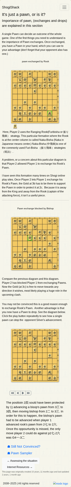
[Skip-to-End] (28, 393)
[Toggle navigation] (64, 7)
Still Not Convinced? (25, 446)
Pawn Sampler (21, 453)
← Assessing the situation (22, 460)
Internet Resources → (20, 467)
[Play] (23, 393)
